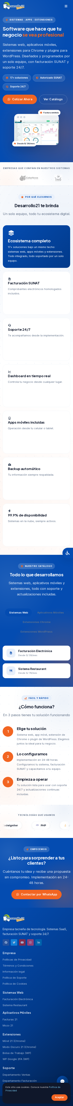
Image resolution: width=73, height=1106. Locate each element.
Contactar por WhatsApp (39, 894)
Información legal (14, 971)
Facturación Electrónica (18, 999)
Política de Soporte (15, 977)
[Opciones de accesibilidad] (67, 553)
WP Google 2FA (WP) (16, 1059)
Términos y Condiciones (18, 965)
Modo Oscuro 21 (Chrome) (19, 1047)
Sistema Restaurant (15, 1005)
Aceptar (59, 1097)
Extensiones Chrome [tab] (36, 622)
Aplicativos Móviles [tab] (50, 612)
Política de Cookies (15, 983)
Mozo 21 (8, 1025)
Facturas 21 (10, 1019)
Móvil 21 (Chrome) (14, 1041)
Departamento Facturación (20, 1080)
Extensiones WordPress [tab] (36, 631)
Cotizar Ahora (22, 99)
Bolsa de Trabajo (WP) (17, 1053)
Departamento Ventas (16, 1074)
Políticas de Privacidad (17, 959)
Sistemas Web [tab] (18, 612)
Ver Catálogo (53, 99)
